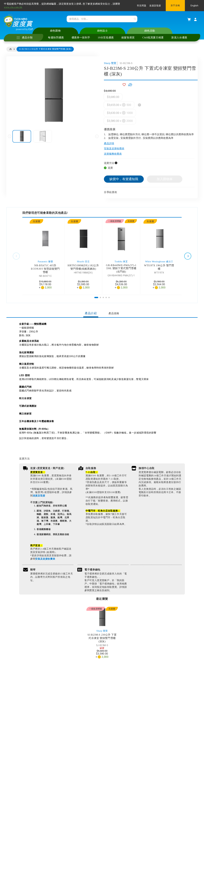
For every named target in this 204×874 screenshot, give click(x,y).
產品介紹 (91, 313)
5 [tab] (109, 297)
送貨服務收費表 (113, 153)
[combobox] (102, 19)
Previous (16, 256)
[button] (42, 136)
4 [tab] (106, 297)
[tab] (90, 313)
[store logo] (18, 22)
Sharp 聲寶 (110, 63)
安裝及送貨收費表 (114, 148)
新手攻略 (175, 5)
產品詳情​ (109, 143)
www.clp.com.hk (13, 7)
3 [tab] (103, 297)
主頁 (10, 49)
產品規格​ (114, 313)
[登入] (195, 19)
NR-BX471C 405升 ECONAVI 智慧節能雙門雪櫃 (45, 268)
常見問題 (141, 5)
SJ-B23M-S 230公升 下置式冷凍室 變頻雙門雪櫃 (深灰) (102, 638)
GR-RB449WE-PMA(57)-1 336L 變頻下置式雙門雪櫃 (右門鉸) (121, 268)
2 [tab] (100, 297)
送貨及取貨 (155, 5)
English (194, 5)
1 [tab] (96, 297)
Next (187, 256)
